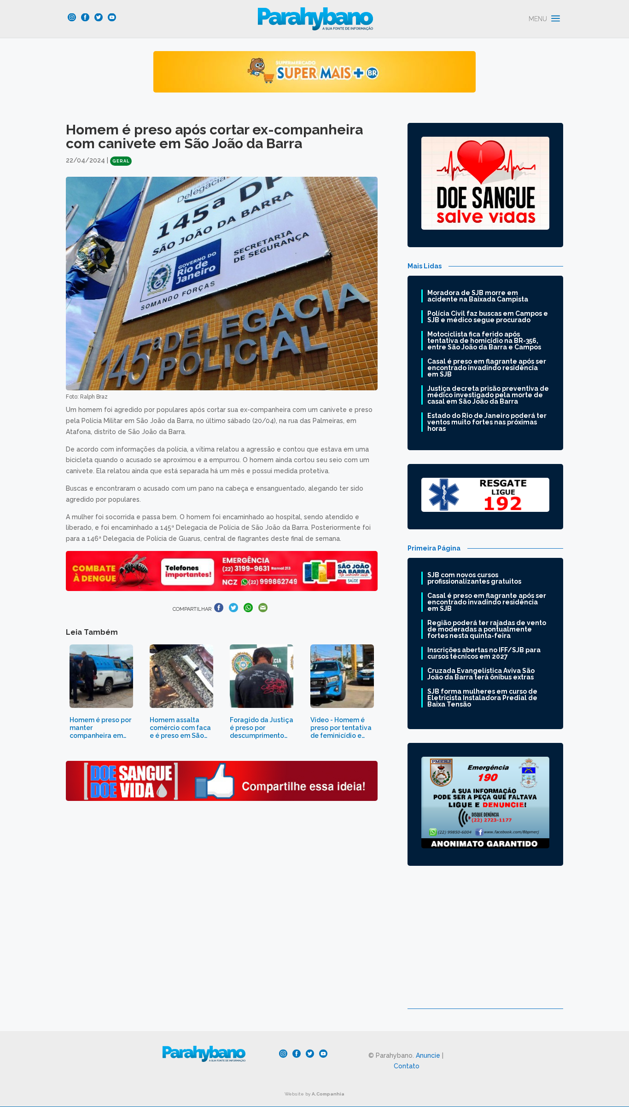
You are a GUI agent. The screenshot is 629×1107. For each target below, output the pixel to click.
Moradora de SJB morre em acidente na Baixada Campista (477, 296)
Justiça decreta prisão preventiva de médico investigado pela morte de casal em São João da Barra (488, 395)
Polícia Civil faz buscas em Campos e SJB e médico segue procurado (487, 316)
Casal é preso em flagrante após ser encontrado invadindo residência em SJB (486, 367)
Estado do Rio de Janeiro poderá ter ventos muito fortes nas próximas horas (487, 422)
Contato (406, 1066)
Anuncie (428, 1055)
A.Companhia (328, 1093)
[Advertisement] (485, 944)
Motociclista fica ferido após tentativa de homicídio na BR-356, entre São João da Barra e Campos (484, 340)
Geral (120, 161)
